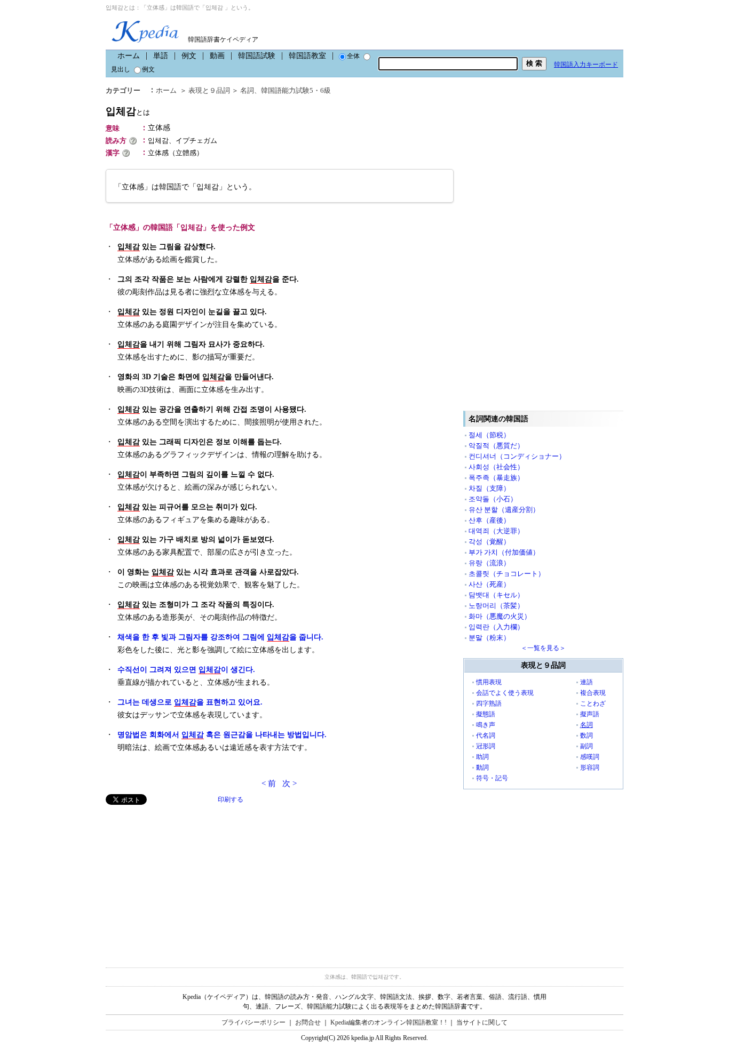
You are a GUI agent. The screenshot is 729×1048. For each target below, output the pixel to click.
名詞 (247, 90)
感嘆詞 (589, 757)
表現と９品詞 (209, 90)
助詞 (482, 757)
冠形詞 (485, 746)
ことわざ (593, 703)
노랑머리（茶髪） (496, 606)
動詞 (482, 767)
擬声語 (589, 714)
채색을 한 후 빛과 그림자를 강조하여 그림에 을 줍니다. (220, 637)
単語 (160, 56)
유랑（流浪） (489, 563)
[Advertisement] (186, 879)
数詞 (586, 735)
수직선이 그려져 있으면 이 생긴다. (186, 670)
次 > (289, 783)
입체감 (128, 111)
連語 (586, 682)
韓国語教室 (307, 56)
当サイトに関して (482, 1022)
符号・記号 (492, 778)
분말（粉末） (489, 638)
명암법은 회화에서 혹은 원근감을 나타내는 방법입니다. (222, 735)
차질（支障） (489, 488)
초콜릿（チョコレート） (507, 574)
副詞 (586, 746)
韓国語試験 (256, 56)
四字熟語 (489, 703)
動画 (217, 56)
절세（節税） (489, 435)
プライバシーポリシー (253, 1022)
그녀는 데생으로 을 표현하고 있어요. (190, 702)
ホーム (128, 56)
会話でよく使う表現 (505, 693)
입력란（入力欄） (496, 627)
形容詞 (589, 767)
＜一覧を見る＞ (543, 648)
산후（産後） (489, 520)
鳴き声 (485, 725)
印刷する (230, 799)
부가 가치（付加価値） (504, 552)
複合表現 (593, 693)
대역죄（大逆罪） (496, 531)
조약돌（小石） (493, 499)
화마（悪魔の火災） (500, 616)
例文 (188, 56)
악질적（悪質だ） (496, 446)
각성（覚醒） (489, 542)
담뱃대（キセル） (496, 595)
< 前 (269, 783)
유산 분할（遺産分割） (504, 510)
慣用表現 (489, 682)
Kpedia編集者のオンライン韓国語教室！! (388, 1022)
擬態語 (485, 714)
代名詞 (485, 735)
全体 (353, 56)
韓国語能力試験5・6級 (296, 90)
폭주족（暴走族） (496, 478)
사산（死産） (489, 584)
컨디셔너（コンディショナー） (517, 456)
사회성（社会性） (496, 467)
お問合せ (308, 1022)
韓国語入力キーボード (586, 64)
